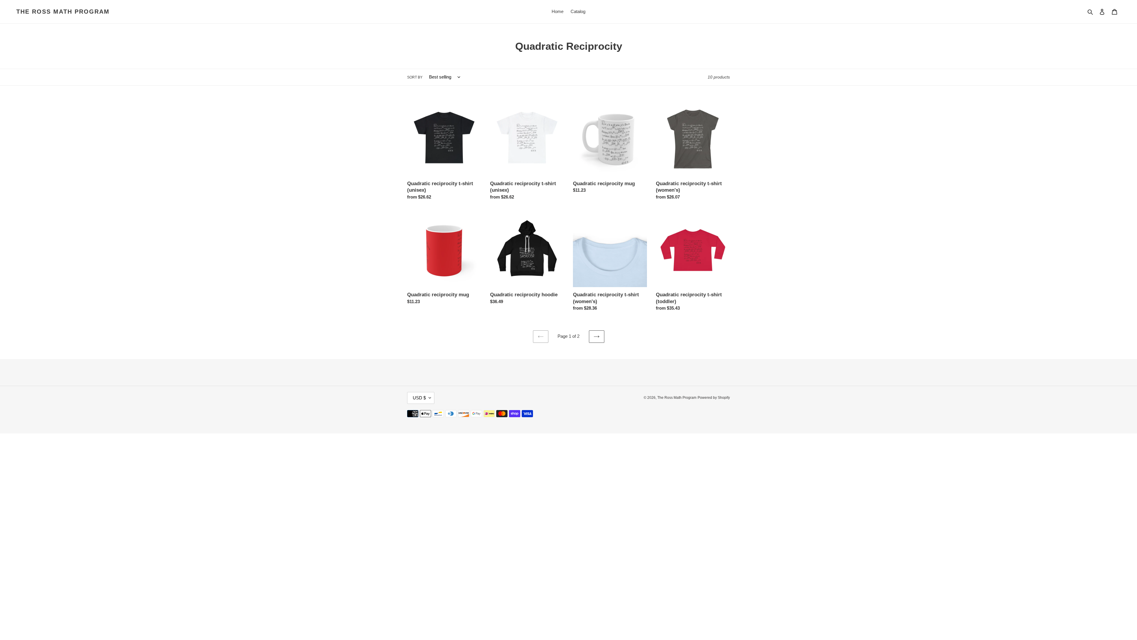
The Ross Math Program (63, 11)
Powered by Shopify (714, 398)
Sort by (415, 77)
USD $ (419, 397)
